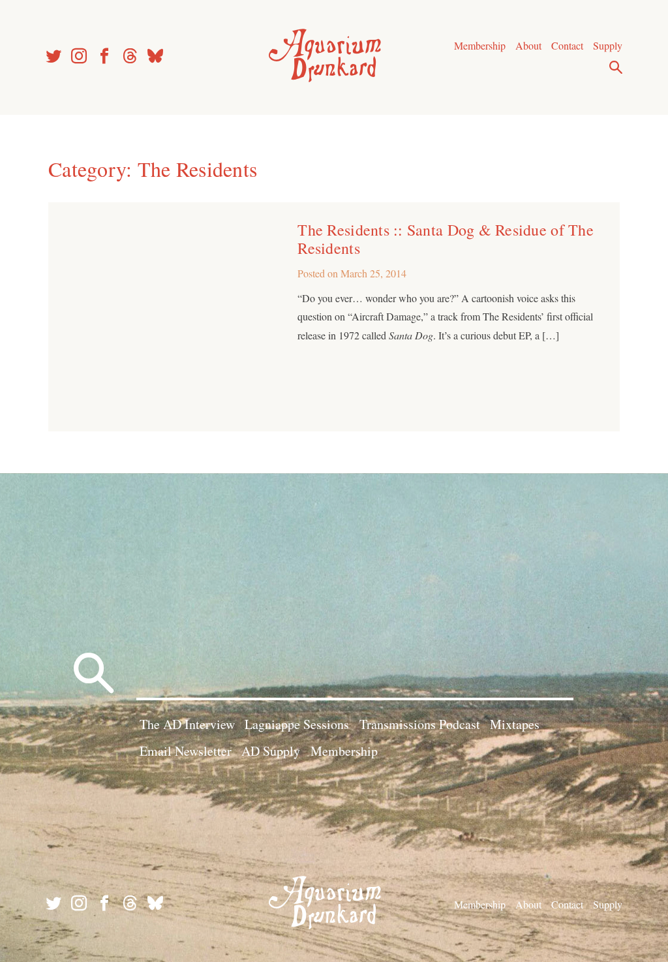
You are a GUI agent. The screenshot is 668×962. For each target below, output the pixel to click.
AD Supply (270, 751)
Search (615, 67)
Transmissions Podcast (419, 724)
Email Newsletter (186, 751)
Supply (607, 45)
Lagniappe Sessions (297, 724)
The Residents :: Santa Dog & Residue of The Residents (445, 238)
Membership (480, 45)
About (528, 45)
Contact (567, 45)
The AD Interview (187, 724)
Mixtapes (514, 724)
